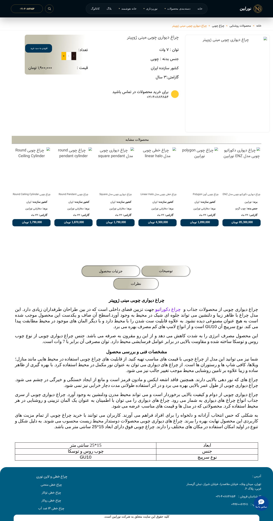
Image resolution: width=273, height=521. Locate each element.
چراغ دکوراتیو (168, 309)
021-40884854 (157, 97)
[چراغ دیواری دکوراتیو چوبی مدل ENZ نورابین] (241, 168)
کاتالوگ (95, 8)
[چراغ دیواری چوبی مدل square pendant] (115, 168)
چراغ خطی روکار (51, 500)
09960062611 (239, 504)
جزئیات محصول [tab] (111, 271)
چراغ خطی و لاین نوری (51, 476)
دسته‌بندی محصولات (177, 8)
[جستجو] (49, 8)
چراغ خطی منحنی (51, 484)
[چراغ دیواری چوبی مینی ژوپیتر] (261, 121)
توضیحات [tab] (166, 271)
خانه (199, 8)
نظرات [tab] (136, 284)
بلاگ (109, 8)
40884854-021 (226, 496)
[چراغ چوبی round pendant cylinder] (73, 168)
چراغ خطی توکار (51, 492)
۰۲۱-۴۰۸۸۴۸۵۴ (26, 8)
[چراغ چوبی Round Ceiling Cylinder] (31, 168)
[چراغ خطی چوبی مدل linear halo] (157, 168)
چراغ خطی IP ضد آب (51, 508)
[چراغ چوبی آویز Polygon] (199, 168)
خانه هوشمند (127, 8)
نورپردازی (151, 8)
